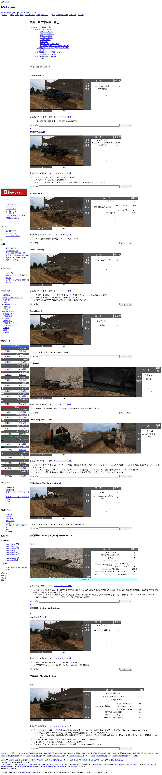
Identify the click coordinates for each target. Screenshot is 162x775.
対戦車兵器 (7, 321)
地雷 (5, 330)
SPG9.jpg (83, 753)
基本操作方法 (11, 231)
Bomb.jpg (103, 756)
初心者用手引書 (12, 251)
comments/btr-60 (11, 546)
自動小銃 (6, 307)
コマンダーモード (13, 236)
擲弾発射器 (7, 325)
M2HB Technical (46, 32)
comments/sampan (12, 552)
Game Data (10, 519)
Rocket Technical (46, 38)
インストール (11, 211)
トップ (4, 15)
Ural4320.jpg (61, 753)
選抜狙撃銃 (7, 316)
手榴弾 (6, 328)
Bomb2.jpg (150, 753)
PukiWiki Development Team (32, 772)
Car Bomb (44, 42)
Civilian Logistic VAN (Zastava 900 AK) (54, 46)
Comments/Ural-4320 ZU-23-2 (126, 764)
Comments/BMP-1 (73, 766)
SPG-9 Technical (46, 36)
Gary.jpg (38, 756)
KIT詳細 (8, 351)
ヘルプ (80, 15)
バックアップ (30, 15)
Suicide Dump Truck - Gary (50, 44)
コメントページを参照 (63, 117)
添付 (38, 15)
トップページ (11, 204)
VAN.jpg (19, 753)
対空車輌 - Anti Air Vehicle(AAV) (49, 52)
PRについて (10, 206)
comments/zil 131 (12, 560)
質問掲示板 (10, 487)
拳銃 (5, 302)
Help (7, 529)
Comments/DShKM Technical (50, 766)
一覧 (58, 15)
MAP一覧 (9, 273)
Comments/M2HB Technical (24, 766)
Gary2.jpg (127, 753)
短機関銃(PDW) (9, 305)
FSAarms (8, 7)
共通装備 (6, 295)
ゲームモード (11, 233)
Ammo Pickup (45, 40)
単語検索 (64, 15)
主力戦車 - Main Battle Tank (47, 56)
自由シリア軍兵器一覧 (42, 27)
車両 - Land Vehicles (44, 30)
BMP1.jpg (81, 756)
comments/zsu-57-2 (12, 544)
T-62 (42, 59)
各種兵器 (22, 351)
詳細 (30, 753)
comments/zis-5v (11, 550)
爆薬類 (6, 332)
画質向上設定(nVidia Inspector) (17, 255)
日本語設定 (10, 213)
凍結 (17, 15)
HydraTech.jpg (15, 756)
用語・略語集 (11, 248)
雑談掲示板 (10, 490)
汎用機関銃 (7, 314)
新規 (53, 15)
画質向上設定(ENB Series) (16, 258)
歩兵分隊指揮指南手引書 (15, 253)
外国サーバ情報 (12, 260)
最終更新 (72, 15)
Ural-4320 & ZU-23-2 (48, 54)
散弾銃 (6, 309)
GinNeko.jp (13, 768)
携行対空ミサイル (10, 323)
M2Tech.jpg (106, 753)
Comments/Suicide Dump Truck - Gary (31, 764)
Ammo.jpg (124, 756)
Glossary (9, 517)
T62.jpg (40, 753)
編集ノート (10, 521)
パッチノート (11, 209)
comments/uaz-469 (12, 548)
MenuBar (9, 531)
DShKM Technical (47, 34)
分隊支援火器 (8, 311)
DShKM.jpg (59, 756)
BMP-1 (43, 50)
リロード (44, 15)
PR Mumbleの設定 (12, 218)
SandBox (9, 523)
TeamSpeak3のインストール (16, 216)
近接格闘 (6, 300)
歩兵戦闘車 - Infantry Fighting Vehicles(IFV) (53, 48)
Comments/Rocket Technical (99, 764)
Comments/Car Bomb (58, 764)
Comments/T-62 (77, 764)
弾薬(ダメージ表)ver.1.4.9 (13, 298)
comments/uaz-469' (12, 558)
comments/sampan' (12, 554)
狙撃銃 (6, 318)
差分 (21, 15)
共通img (9, 514)
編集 (12, 15)
